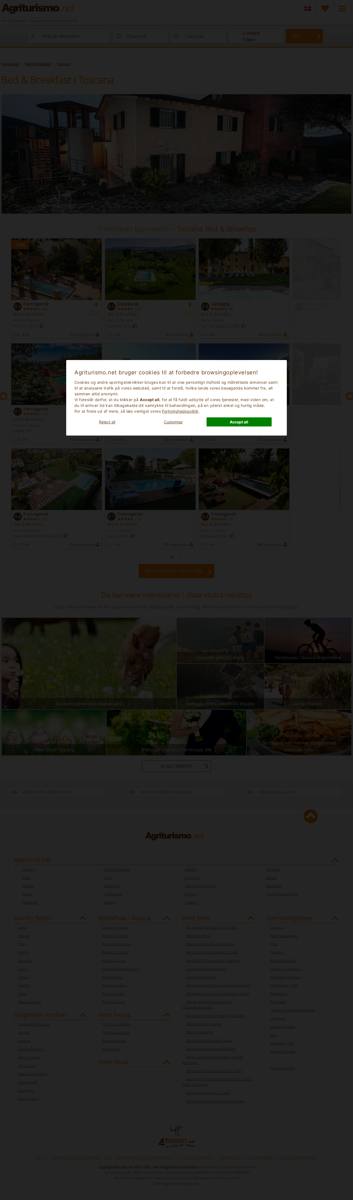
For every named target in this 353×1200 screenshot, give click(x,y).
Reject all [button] (107, 422)
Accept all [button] (239, 422)
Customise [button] (173, 422)
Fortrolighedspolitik (180, 411)
